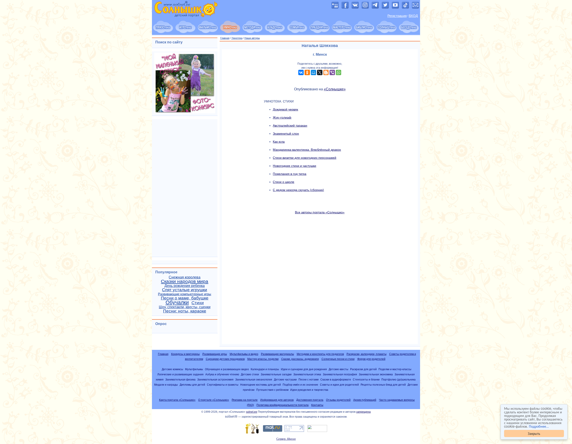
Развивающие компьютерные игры (184, 294)
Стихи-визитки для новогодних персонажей (304, 157)
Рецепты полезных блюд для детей (383, 384)
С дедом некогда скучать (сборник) (298, 190)
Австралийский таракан (290, 125)
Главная (224, 38)
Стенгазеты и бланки (366, 379)
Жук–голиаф (282, 117)
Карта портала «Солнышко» (177, 400)
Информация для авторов (277, 400)
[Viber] (332, 72)
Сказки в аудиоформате (335, 379)
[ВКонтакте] (301, 72)
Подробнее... (539, 426)
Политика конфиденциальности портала (283, 405)
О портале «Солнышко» (213, 400)
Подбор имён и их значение (300, 384)
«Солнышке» (335, 89)
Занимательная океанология (253, 379)
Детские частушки (285, 379)
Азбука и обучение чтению (222, 374)
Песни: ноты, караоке (184, 311)
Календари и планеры (265, 369)
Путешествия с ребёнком (272, 389)
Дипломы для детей (192, 384)
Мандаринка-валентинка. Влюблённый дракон (307, 149)
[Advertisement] (320, 279)
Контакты (317, 405)
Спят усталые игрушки (184, 289)
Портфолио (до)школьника (398, 379)
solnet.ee (251, 411)
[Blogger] (326, 72)
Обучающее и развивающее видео (227, 369)
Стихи (197, 302)
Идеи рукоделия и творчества (309, 389)
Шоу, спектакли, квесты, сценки (184, 307)
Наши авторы (252, 38)
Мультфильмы (194, 369)
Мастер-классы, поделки (263, 359)
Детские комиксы (172, 369)
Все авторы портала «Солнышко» (320, 212)
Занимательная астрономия (215, 379)
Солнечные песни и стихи (338, 359)
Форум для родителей (371, 359)
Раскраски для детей (363, 369)
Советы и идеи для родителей (339, 384)
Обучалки (177, 302)
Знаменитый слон (286, 133)
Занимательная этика (307, 374)
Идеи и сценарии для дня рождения (304, 369)
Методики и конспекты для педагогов (320, 354)
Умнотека (236, 38)
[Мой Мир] (313, 72)
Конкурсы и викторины (185, 354)
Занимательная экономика (376, 374)
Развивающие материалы (277, 354)
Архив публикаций (364, 400)
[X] (319, 72)
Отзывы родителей (338, 400)
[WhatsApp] (338, 72)
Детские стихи (250, 374)
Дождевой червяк (285, 109)
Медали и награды (166, 384)
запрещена (363, 411)
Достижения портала (309, 400)
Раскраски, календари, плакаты (367, 354)
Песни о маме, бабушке (184, 298)
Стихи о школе (283, 182)
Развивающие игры (214, 354)
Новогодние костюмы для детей (260, 384)
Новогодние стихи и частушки (294, 166)
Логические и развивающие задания (180, 374)
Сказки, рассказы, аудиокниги (300, 359)
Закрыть (534, 433)
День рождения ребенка (184, 286)
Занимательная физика (180, 379)
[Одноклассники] (307, 72)
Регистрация (397, 16)
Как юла (279, 141)
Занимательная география (340, 374)
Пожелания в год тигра (289, 174)
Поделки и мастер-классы (395, 369)
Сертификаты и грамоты (222, 384)
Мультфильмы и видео (244, 354)
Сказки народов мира (184, 281)
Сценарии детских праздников (225, 359)
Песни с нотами (309, 379)
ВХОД (413, 16)
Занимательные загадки (276, 374)
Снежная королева (184, 277)
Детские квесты (338, 369)
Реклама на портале (245, 400)
